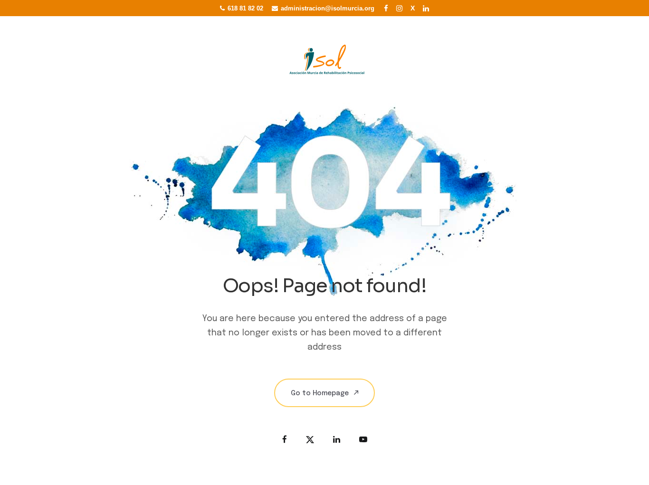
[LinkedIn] (426, 8)
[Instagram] (399, 8)
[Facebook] (386, 8)
